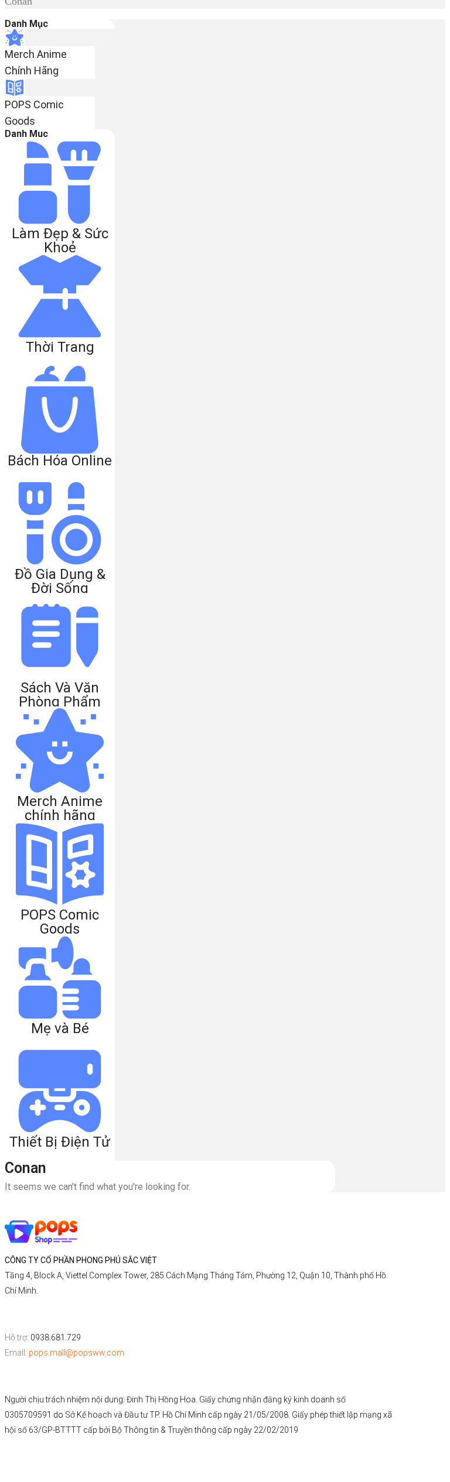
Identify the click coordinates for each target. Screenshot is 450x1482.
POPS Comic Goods (60, 922)
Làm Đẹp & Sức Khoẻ (60, 240)
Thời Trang (60, 347)
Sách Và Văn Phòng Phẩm (60, 695)
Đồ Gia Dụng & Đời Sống (60, 581)
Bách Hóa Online (60, 460)
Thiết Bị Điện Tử (59, 1142)
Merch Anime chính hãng (60, 808)
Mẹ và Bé (60, 1028)
